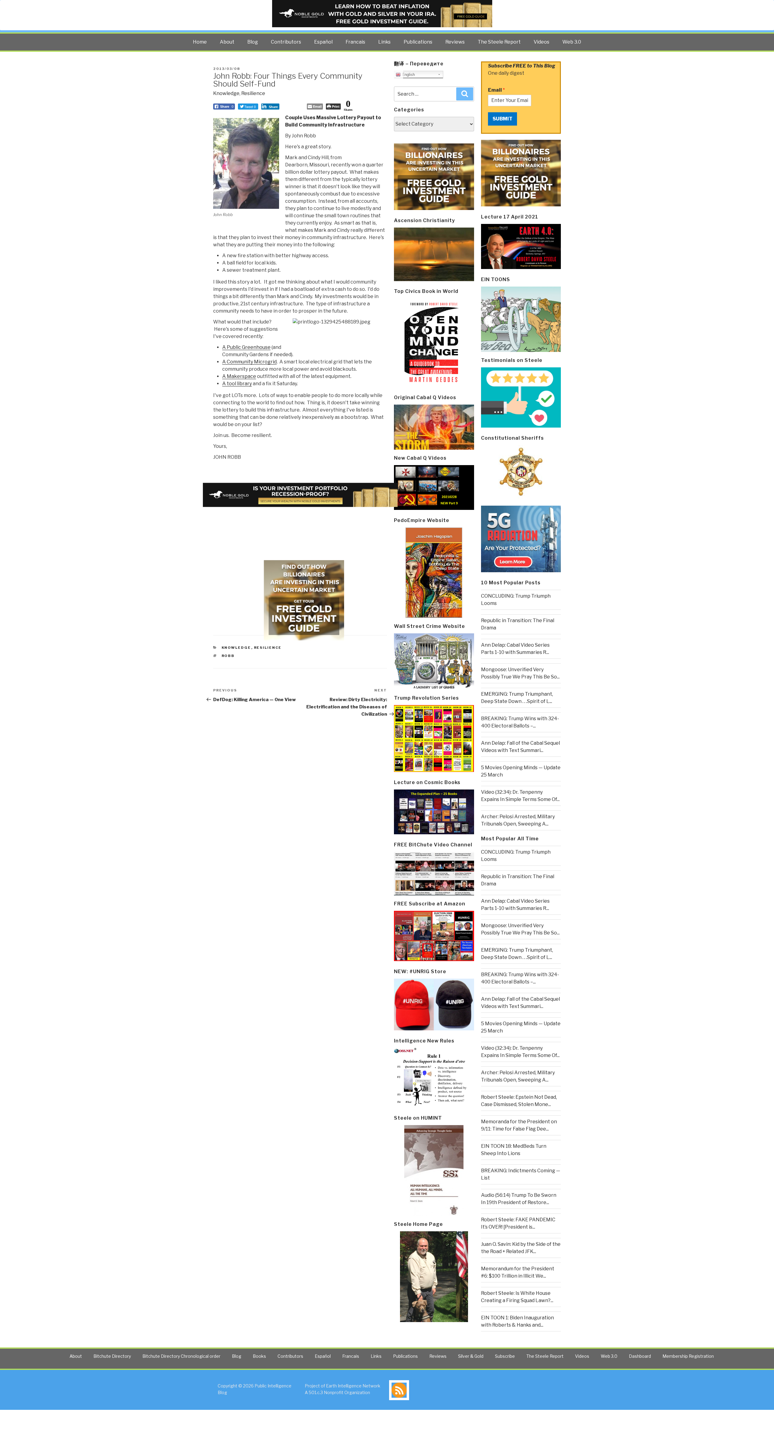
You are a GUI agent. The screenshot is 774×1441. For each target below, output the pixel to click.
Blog (252, 42)
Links (384, 42)
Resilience (253, 93)
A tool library (237, 383)
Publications (418, 42)
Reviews (455, 42)
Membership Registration (688, 1356)
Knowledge (226, 93)
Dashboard (640, 1356)
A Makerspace (239, 376)
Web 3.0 (571, 42)
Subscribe (505, 1356)
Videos (541, 42)
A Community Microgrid (249, 362)
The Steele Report (499, 42)
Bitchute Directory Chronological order (181, 1356)
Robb (228, 656)
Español (323, 42)
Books (259, 1356)
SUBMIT (502, 119)
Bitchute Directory (112, 1356)
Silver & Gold (470, 1356)
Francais (355, 42)
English (408, 74)
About (227, 42)
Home (200, 42)
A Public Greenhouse (246, 347)
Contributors (286, 42)
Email (496, 90)
